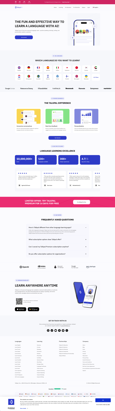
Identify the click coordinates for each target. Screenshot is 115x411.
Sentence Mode (40, 360)
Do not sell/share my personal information (91, 368)
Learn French (17, 349)
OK (103, 400)
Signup (83, 7)
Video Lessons (40, 368)
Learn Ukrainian (18, 355)
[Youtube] (55, 330)
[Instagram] (48, 330)
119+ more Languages (19, 377)
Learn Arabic (17, 364)
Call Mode (39, 357)
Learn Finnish (17, 362)
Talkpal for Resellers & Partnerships (66, 353)
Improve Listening (40, 370)
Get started (24, 37)
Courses (38, 347)
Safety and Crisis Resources (88, 364)
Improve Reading (40, 374)
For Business (68, 7)
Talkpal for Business (63, 347)
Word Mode (39, 362)
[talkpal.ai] (18, 7)
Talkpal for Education (63, 345)
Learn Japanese (18, 370)
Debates (38, 353)
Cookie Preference (86, 360)
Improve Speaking (41, 372)
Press (84, 349)
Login (88, 7)
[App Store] (20, 309)
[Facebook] (59, 330)
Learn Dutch (17, 357)
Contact (84, 353)
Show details (23, 408)
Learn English (17, 345)
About (84, 345)
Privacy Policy (85, 357)
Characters (39, 351)
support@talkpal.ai (65, 325)
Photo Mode (39, 355)
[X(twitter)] (66, 330)
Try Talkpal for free (81, 202)
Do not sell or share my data (103, 404)
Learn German (18, 353)
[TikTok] (52, 330)
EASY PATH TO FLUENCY (58, 146)
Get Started (57, 138)
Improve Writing (40, 377)
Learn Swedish (18, 360)
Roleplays (39, 349)
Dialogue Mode (40, 364)
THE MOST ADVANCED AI (58, 98)
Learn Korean (17, 372)
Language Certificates (41, 366)
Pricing (84, 351)
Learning (61, 7)
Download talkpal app (23, 280)
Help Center (58, 215)
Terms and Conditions (87, 362)
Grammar (39, 345)
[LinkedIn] (63, 330)
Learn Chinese (18, 366)
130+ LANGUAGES (58, 55)
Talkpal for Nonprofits (63, 351)
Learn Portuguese (18, 374)
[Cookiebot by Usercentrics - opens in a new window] (11, 408)
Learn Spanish (18, 347)
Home (55, 7)
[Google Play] (33, 309)
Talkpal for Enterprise (63, 349)
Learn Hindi (17, 368)
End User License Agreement (89, 366)
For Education (76, 7)
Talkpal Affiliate (62, 355)
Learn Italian (17, 351)
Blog (84, 347)
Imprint (84, 370)
